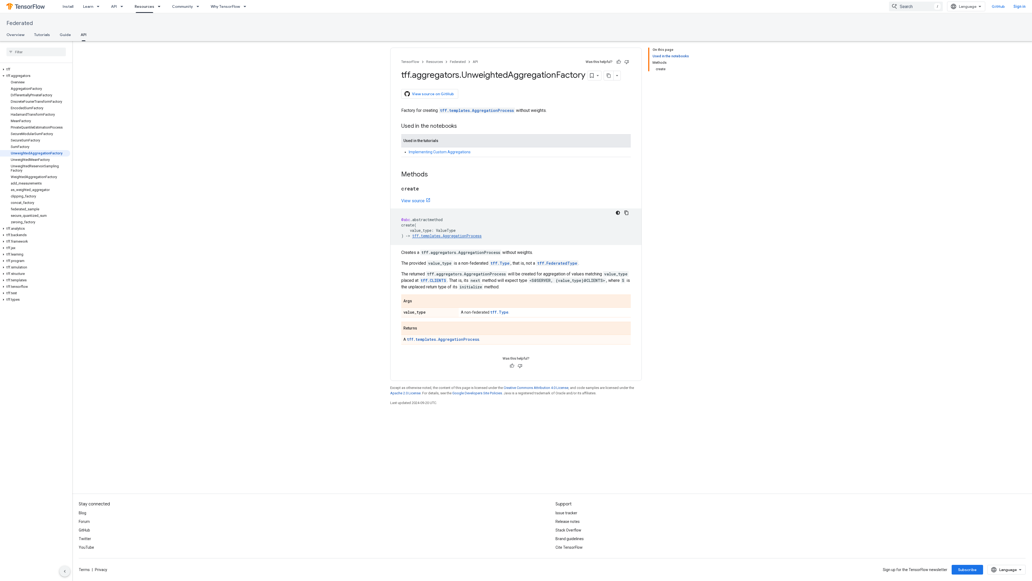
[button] (35, 69)
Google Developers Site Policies (477, 393)
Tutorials (42, 34)
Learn (88, 6)
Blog (82, 513)
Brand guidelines (570, 539)
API (114, 6)
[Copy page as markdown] (609, 75)
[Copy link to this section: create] (424, 189)
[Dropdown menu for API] (123, 6)
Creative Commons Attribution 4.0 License (536, 388)
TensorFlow (410, 62)
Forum (84, 521)
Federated (19, 23)
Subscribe (967, 569)
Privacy (101, 570)
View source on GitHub (433, 93)
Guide (65, 34)
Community (182, 6)
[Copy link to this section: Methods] (433, 175)
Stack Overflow (568, 530)
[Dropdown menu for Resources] (160, 6)
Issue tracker (566, 513)
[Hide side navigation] (64, 571)
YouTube (86, 547)
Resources (144, 6)
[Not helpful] (627, 62)
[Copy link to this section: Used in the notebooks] (462, 126)
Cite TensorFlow (569, 547)
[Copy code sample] (626, 212)
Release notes (568, 521)
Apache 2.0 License (405, 393)
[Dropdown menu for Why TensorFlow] (246, 6)
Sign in (1019, 6)
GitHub (998, 6)
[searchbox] (36, 52)
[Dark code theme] (618, 212)
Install (68, 6)
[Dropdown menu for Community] (199, 6)
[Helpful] (619, 62)
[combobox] (916, 6)
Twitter (85, 539)
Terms (84, 570)
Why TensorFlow (225, 6)
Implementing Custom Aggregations (440, 152)
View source (413, 200)
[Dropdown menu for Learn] (99, 6)
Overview (15, 34)
